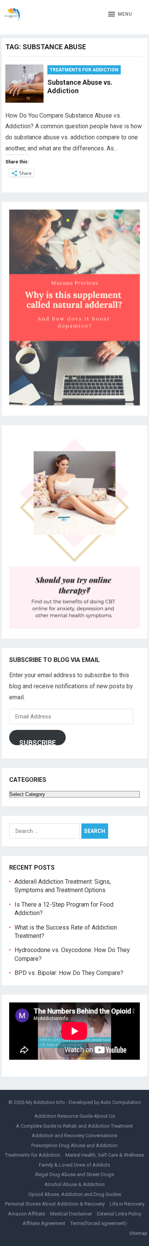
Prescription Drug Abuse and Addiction (74, 1145)
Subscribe (37, 742)
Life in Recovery (127, 1204)
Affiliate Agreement (44, 1223)
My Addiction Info (45, 1102)
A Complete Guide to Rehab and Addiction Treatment (74, 1126)
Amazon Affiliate (26, 1214)
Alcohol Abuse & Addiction (74, 1184)
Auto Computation (120, 1102)
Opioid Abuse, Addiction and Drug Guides (74, 1194)
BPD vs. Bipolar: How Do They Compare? (69, 972)
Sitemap (138, 1233)
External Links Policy (119, 1214)
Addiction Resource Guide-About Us (74, 1116)
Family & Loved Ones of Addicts (74, 1165)
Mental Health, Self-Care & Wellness (104, 1155)
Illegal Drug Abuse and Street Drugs (74, 1174)
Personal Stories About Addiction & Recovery (55, 1204)
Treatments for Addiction (84, 70)
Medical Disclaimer (71, 1214)
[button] (120, 14)
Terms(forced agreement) (98, 1223)
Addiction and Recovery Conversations (74, 1135)
